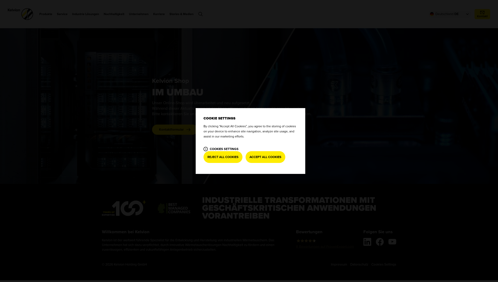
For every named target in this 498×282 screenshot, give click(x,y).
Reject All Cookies (223, 157)
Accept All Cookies (265, 157)
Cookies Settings (224, 149)
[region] (250, 141)
